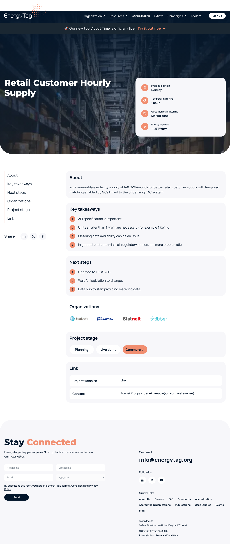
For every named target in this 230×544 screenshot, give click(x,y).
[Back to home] (25, 11)
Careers (159, 499)
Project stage (18, 209)
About (12, 175)
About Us (144, 499)
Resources (117, 16)
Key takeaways (19, 183)
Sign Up (217, 15)
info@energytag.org (165, 459)
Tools (194, 16)
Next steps (16, 192)
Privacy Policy (146, 535)
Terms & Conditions (73, 485)
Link (10, 218)
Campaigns (175, 16)
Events (158, 16)
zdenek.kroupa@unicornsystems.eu (167, 393)
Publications (183, 505)
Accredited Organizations (155, 505)
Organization (93, 16)
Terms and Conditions (167, 535)
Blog (142, 510)
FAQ (171, 499)
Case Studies (141, 16)
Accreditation (203, 499)
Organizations (19, 201)
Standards (184, 499)
